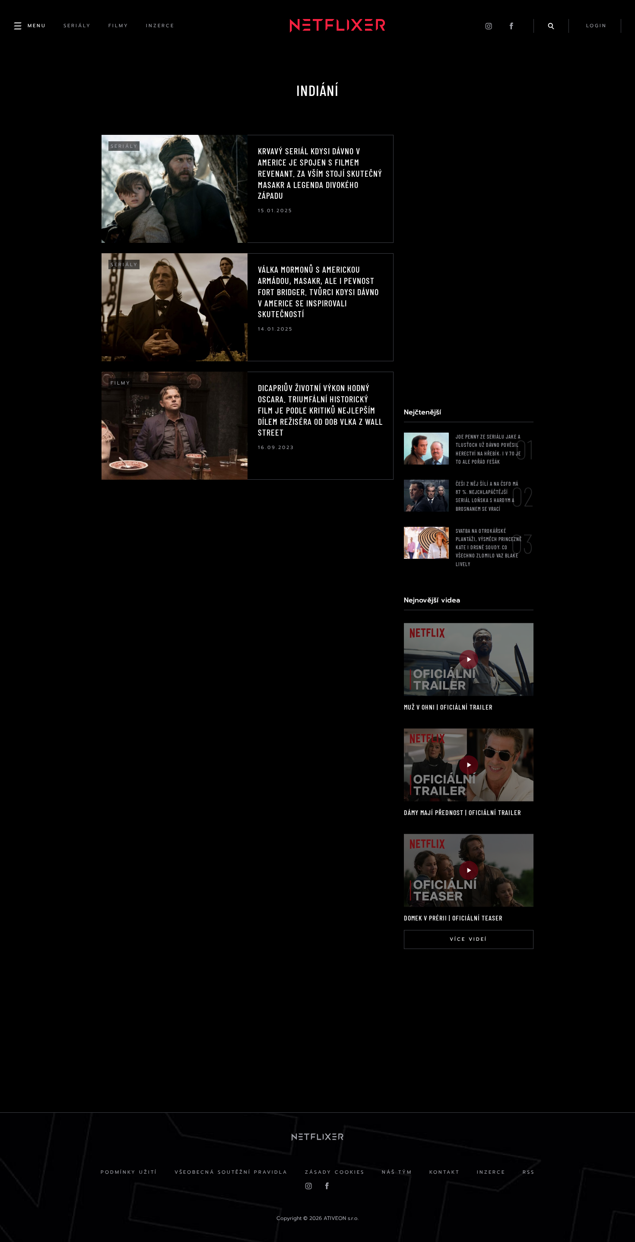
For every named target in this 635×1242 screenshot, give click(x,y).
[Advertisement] (468, 264)
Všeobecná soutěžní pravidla (231, 1172)
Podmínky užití (129, 1172)
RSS (529, 1172)
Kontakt (444, 1172)
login (596, 25)
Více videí (468, 939)
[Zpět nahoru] (611, 1218)
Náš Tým (397, 1172)
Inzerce (491, 1172)
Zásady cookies (335, 1172)
